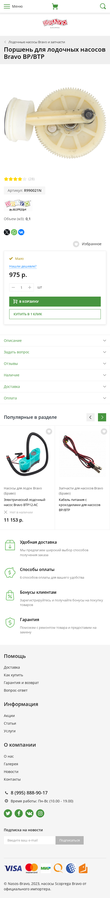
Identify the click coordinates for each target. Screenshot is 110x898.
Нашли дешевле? (23, 266)
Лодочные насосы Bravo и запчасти (36, 42)
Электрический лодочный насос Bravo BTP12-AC (24, 502)
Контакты (12, 779)
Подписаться (69, 840)
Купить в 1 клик (28, 314)
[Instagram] (40, 813)
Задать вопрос (16, 352)
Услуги (10, 730)
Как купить (13, 674)
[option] (27, 477)
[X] (7, 232)
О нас (9, 756)
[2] (10, 179)
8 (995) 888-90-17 (29, 793)
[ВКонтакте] (21, 232)
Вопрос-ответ (16, 690)
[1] (6, 179)
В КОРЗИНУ (29, 301)
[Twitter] (8, 813)
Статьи (10, 723)
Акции (9, 715)
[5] (24, 179)
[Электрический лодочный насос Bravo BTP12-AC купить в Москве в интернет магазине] (27, 454)
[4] (20, 179)
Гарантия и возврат (21, 682)
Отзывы (11, 363)
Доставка (12, 386)
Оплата (10, 398)
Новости (11, 771)
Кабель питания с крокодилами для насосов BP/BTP (79, 504)
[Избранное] (49, 431)
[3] (15, 179)
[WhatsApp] (14, 232)
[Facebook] (19, 813)
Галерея (11, 763)
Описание (13, 340)
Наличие (11, 375)
